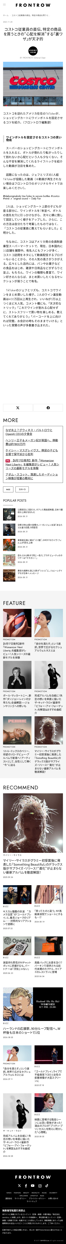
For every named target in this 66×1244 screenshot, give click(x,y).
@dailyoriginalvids (12, 196)
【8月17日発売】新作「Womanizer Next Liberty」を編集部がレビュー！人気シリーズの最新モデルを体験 (32, 464)
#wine (6, 198)
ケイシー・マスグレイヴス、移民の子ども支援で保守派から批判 (32, 452)
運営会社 (8, 1198)
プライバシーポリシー (37, 1198)
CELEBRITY (53, 1193)
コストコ (22, 489)
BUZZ (8, 489)
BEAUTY (26, 1193)
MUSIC (44, 1193)
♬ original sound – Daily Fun (25, 198)
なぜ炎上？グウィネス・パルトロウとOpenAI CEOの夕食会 (29, 432)
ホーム (6, 15)
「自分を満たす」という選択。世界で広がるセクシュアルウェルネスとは (48, 647)
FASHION (17, 1193)
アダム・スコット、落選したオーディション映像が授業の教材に (32, 476)
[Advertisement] (33, 365)
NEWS (8, 1193)
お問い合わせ (53, 1198)
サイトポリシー (20, 1198)
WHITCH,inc (44, 1240)
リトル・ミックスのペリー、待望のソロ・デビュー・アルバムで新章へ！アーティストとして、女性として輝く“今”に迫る (17, 758)
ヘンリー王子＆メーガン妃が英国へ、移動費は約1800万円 (32, 442)
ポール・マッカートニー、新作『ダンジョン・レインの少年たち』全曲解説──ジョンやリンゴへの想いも (17, 701)
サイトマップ (32, 1201)
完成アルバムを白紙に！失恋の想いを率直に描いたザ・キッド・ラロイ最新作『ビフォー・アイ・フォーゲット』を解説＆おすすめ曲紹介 (49, 704)
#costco (55, 196)
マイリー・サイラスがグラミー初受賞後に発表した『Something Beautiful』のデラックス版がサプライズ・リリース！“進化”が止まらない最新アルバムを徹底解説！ (48, 761)
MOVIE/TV (35, 1193)
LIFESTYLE (34, 1195)
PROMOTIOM (9, 639)
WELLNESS (23, 1195)
